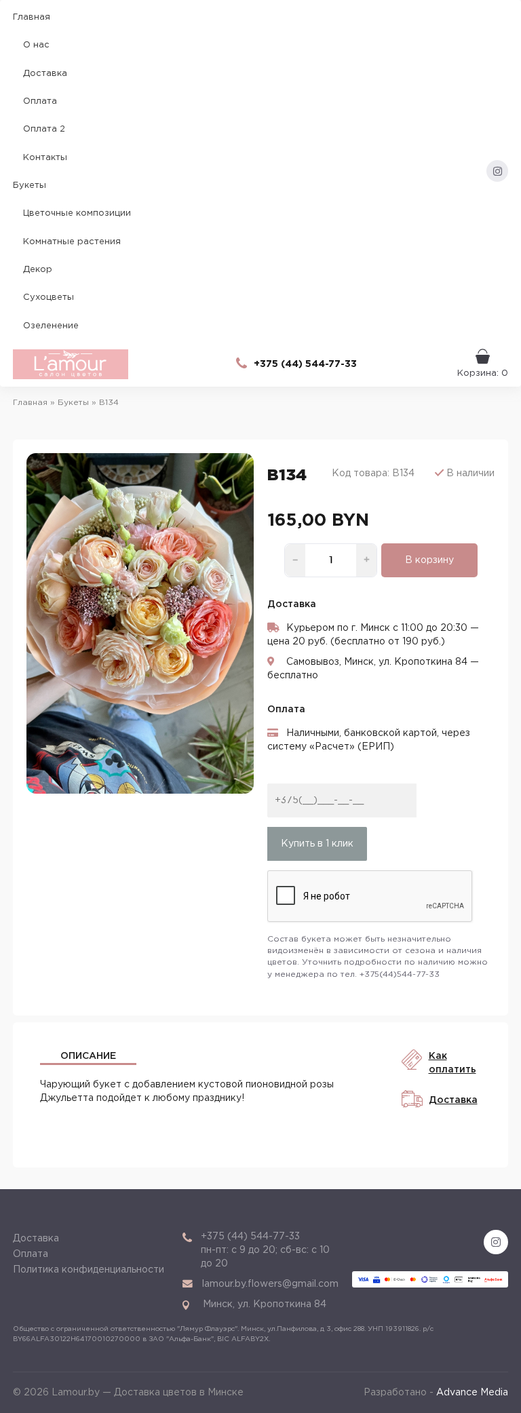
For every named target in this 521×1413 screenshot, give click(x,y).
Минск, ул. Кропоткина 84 (264, 1304)
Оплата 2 (44, 129)
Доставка (45, 73)
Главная (31, 17)
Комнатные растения (72, 242)
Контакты (45, 157)
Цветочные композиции (77, 213)
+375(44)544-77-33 (400, 974)
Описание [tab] (88, 1056)
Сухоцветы (48, 297)
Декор (37, 269)
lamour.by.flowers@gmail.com (270, 1284)
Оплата (40, 101)
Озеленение (51, 326)
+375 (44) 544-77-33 (305, 364)
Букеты (29, 185)
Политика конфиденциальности (88, 1270)
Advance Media (472, 1393)
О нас (36, 45)
